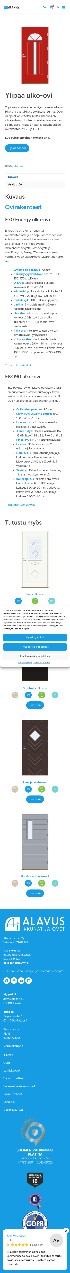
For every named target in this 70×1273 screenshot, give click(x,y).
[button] (63, 7)
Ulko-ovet (19, 166)
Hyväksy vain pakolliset (35, 646)
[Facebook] (6, 980)
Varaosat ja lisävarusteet (19, 1086)
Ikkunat (8, 1055)
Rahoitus (9, 1102)
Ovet (6, 1062)
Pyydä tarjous (17, 148)
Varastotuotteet (14, 1078)
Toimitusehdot (12, 1094)
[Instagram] (14, 980)
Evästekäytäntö (25, 662)
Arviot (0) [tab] (15, 184)
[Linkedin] (28, 980)
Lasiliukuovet (11, 1070)
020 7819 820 (11, 958)
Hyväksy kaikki (35, 637)
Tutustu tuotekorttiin (18, 365)
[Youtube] (21, 980)
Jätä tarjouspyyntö (15, 962)
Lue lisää (35, 705)
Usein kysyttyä (13, 1109)
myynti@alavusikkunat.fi (17, 954)
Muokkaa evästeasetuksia (35, 656)
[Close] (66, 1231)
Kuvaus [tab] (13, 177)
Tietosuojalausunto (41, 662)
